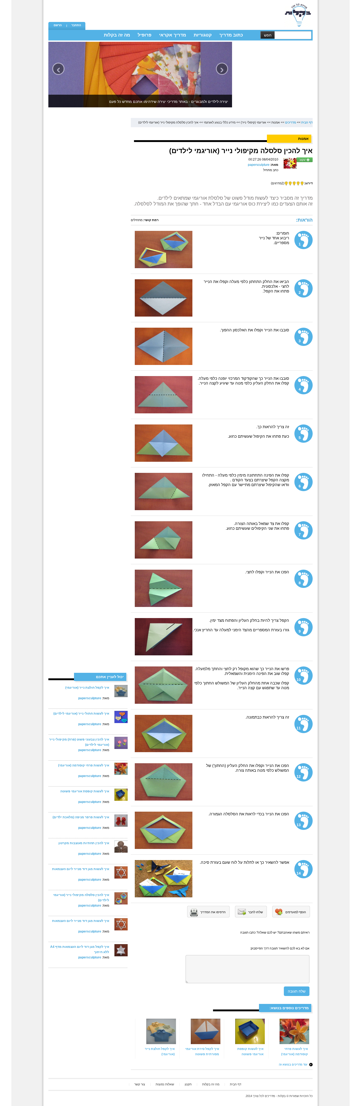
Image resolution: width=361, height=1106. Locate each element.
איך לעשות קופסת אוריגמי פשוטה (84, 791)
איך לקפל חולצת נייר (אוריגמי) (87, 687)
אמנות (275, 122)
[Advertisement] (183, 12)
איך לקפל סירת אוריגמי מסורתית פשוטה (202, 1051)
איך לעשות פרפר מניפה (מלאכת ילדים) (81, 817)
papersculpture (89, 698)
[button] (57, 25)
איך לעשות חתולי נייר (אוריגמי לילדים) (81, 713)
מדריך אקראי (172, 35)
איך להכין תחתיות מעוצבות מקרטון (83, 843)
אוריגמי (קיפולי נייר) (253, 122)
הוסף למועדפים (295, 912)
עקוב (302, 160)
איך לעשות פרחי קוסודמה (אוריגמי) (83, 765)
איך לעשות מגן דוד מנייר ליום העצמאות (80, 869)
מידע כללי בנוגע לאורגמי (219, 122)
